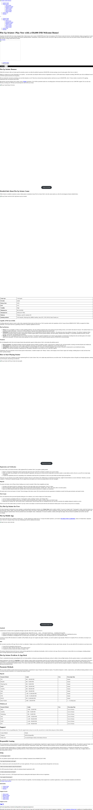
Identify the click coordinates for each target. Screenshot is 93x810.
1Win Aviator (8, 5)
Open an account (46, 187)
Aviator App (5, 12)
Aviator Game (6, 2)
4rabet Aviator (8, 11)
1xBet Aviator (8, 9)
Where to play (6, 4)
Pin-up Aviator (8, 10)
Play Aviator (2, 39)
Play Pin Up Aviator (46, 463)
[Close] (0, 16)
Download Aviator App (46, 624)
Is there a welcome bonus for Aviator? (8, 771)
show (6, 66)
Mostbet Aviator (8, 7)
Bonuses (4, 13)
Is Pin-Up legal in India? (5, 755)
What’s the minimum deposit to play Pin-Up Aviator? (11, 766)
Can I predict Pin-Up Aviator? (6, 777)
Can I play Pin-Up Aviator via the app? (8, 761)
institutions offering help (71, 809)
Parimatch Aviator (9, 6)
